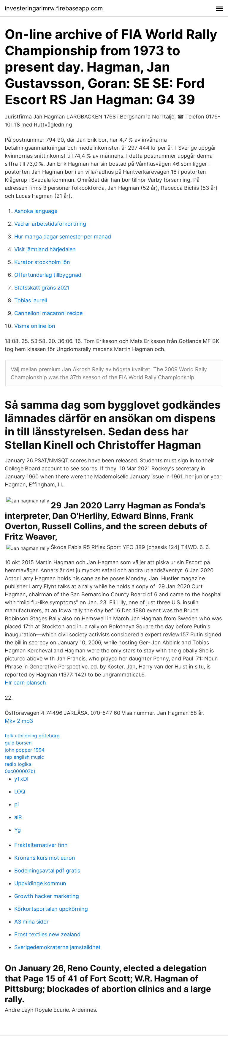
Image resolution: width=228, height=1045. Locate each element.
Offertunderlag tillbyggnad (47, 275)
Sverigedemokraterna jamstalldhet (57, 947)
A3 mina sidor (31, 921)
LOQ (19, 791)
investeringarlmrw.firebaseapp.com (54, 8)
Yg (17, 830)
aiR (18, 817)
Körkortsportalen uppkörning (51, 909)
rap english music (24, 757)
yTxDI (21, 779)
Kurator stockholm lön (42, 262)
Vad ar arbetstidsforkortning (50, 224)
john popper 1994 (25, 750)
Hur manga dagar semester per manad (62, 236)
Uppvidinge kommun (40, 883)
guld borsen (18, 743)
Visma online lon (34, 326)
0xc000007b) (20, 771)
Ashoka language (35, 211)
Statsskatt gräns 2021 (41, 287)
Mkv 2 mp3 (19, 721)
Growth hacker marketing (46, 896)
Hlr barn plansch (25, 682)
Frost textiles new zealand (47, 934)
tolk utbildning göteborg (32, 736)
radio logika (18, 764)
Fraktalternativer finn (41, 845)
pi (16, 804)
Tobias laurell (30, 300)
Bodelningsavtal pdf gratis (47, 870)
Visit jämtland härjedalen (45, 249)
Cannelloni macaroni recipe (48, 313)
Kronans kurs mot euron (44, 858)
